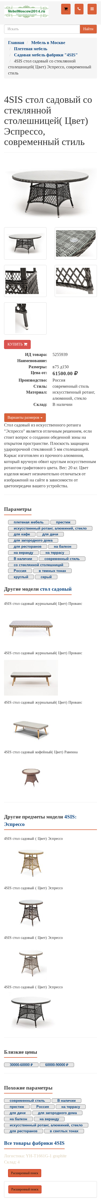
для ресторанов (27, 546)
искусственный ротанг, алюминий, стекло (50, 528)
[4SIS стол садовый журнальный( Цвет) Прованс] (50, 628)
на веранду (23, 553)
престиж (63, 522)
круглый (21, 577)
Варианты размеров (24, 418)
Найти (88, 29)
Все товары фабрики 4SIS (34, 1143)
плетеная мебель (29, 522)
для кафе (22, 534)
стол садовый (56, 589)
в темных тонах (52, 571)
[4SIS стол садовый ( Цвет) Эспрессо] (50, 863)
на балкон (62, 546)
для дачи (50, 534)
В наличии (23, 559)
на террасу (55, 553)
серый (46, 577)
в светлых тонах (64, 1131)
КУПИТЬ (16, 344)
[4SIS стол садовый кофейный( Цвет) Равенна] (50, 777)
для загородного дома (33, 540)
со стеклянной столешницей (38, 565)
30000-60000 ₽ (21, 1065)
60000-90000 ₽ (56, 1065)
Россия (20, 571)
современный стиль (62, 559)
